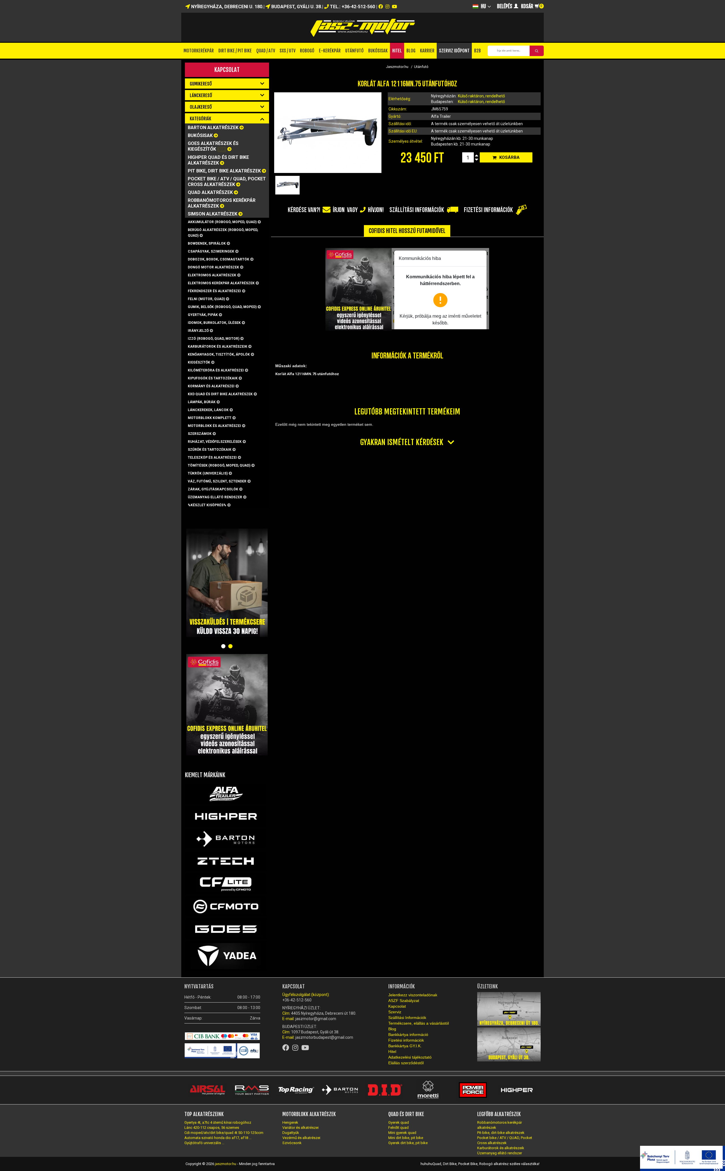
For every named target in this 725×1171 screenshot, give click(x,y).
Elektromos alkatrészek (212, 275)
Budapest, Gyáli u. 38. (296, 6)
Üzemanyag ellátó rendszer (215, 497)
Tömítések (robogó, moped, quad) (219, 465)
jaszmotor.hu (225, 1164)
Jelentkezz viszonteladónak (412, 995)
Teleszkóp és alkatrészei (212, 458)
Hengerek (290, 1122)
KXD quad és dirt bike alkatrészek (220, 394)
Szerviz (394, 1012)
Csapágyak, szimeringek (211, 251)
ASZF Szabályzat (403, 1000)
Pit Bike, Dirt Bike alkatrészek (224, 171)
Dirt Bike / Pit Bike (235, 51)
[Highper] (226, 816)
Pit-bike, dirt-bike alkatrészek (500, 1133)
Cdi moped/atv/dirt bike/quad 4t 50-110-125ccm (223, 1133)
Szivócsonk (292, 1143)
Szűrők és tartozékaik (209, 450)
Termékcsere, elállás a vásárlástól (418, 1023)
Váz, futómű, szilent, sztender (217, 481)
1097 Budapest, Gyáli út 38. (315, 1032)
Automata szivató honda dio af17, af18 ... (217, 1138)
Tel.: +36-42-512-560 (352, 6)
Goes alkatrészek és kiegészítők (213, 146)
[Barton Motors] (226, 839)
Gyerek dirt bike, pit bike (408, 1143)
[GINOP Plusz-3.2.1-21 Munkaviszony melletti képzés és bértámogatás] (226, 1050)
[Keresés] (537, 51)
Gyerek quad (398, 1122)
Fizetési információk (406, 1040)
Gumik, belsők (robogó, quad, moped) (222, 307)
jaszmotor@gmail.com (315, 1018)
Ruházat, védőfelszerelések (215, 442)
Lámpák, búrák (202, 402)
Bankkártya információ (408, 1034)
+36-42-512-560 (297, 1000)
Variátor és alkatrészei (300, 1127)
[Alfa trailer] (226, 794)
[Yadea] (226, 956)
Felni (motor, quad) (206, 299)
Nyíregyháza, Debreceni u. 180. (226, 6)
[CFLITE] (226, 884)
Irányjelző (198, 331)
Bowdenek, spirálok (207, 243)
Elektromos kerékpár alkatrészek (221, 283)
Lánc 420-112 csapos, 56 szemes (211, 1127)
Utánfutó (354, 51)
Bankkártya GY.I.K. (405, 1046)
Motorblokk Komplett (209, 418)
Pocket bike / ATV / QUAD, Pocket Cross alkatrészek (227, 181)
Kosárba (509, 157)
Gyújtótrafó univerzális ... (204, 1143)
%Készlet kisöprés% (207, 505)
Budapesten (442, 144)
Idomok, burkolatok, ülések (214, 323)
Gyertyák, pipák (203, 315)
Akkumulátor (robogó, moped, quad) (222, 222)
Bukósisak (378, 51)
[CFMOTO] (226, 906)
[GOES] (226, 929)
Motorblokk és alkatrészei (214, 426)
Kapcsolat (227, 69)
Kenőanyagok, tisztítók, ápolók (219, 354)
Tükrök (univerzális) (208, 473)
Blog (410, 51)
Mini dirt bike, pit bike (405, 1138)
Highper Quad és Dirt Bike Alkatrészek (218, 160)
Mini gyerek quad (402, 1133)
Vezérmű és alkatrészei (301, 1138)
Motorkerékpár (199, 51)
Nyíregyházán (444, 138)
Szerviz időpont (454, 51)
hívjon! (376, 210)
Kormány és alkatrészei (211, 386)
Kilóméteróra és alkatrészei (216, 370)
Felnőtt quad (398, 1127)
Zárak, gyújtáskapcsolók (213, 489)
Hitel (397, 51)
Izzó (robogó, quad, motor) (213, 339)
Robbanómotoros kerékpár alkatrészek (221, 203)
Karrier (427, 51)
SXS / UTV (287, 51)
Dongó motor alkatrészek (213, 267)
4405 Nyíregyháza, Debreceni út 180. (323, 1013)
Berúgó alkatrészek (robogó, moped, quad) (223, 233)
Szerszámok (200, 434)
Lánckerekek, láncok (208, 410)
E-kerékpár (330, 51)
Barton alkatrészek (213, 127)
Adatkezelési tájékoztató (410, 1057)
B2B (477, 51)
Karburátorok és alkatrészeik (217, 347)
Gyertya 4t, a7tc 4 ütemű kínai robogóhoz (217, 1122)
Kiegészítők (199, 362)
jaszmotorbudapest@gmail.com (324, 1037)
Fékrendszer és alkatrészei (214, 291)
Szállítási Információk (407, 1017)
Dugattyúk (290, 1133)
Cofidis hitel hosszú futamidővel (407, 230)
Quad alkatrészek (210, 192)
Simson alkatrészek (212, 214)
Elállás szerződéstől (406, 1063)
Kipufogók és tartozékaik (213, 378)
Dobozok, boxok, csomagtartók (218, 259)
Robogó (307, 51)
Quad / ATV (265, 51)
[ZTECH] (226, 861)
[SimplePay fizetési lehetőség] (222, 1036)
